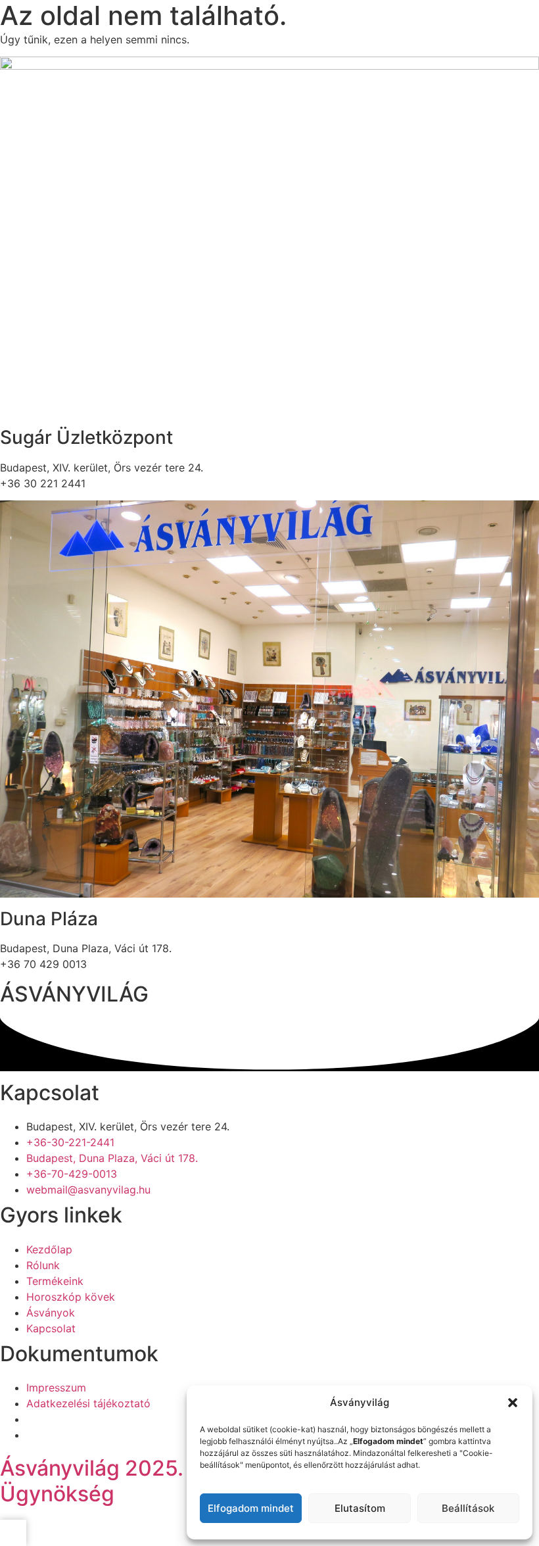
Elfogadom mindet (251, 1508)
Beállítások (468, 1508)
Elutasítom (360, 1508)
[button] (512, 1402)
